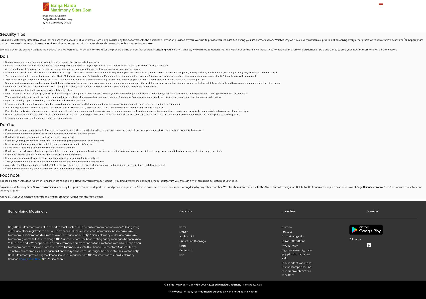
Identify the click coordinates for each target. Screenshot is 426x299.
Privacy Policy (290, 245)
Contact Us (186, 250)
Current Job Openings (192, 241)
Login (182, 245)
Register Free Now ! (30, 259)
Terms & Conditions (293, 241)
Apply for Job (187, 236)
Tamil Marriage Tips (293, 236)
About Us (287, 231)
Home (183, 227)
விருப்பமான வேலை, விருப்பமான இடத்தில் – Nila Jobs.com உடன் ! (297, 254)
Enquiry (183, 231)
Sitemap (287, 227)
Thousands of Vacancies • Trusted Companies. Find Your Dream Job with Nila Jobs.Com (297, 269)
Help (182, 255)
